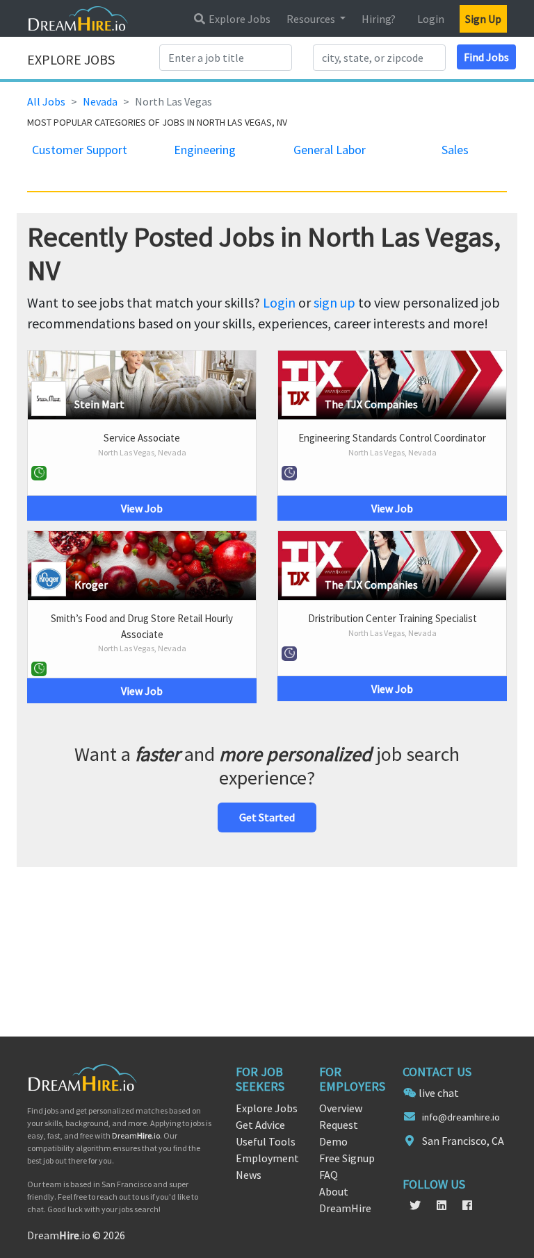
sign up (334, 302)
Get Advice (260, 1125)
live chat (439, 1093)
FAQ (328, 1175)
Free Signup (347, 1158)
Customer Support (79, 150)
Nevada (100, 101)
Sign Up (483, 19)
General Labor (329, 150)
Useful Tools (266, 1141)
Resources (311, 19)
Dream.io (136, 1135)
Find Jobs (486, 57)
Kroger (91, 585)
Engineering (205, 150)
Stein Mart (99, 404)
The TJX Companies (371, 404)
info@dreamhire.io (461, 1117)
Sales (455, 150)
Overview (340, 1108)
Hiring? (379, 19)
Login (430, 19)
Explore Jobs (238, 19)
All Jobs (46, 101)
